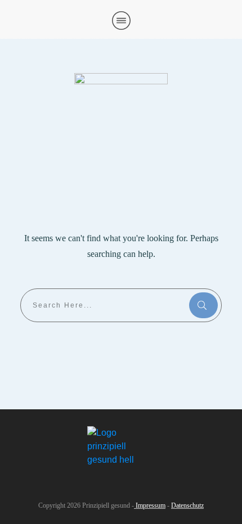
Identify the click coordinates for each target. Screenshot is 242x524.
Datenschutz (187, 505)
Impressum (149, 505)
